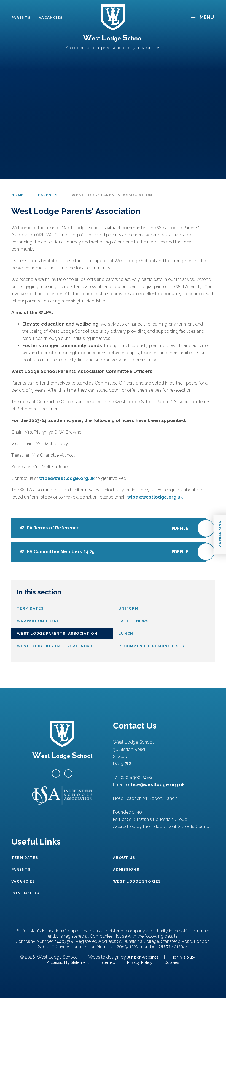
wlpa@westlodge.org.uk (67, 478)
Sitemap (108, 962)
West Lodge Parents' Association (112, 195)
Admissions (126, 869)
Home (17, 195)
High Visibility (182, 957)
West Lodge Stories (137, 881)
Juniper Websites (142, 957)
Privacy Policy (139, 962)
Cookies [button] (171, 962)
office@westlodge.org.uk (155, 784)
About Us (124, 858)
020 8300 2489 (136, 777)
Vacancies (51, 17)
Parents (21, 17)
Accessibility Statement (68, 962)
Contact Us (25, 893)
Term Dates (24, 858)
